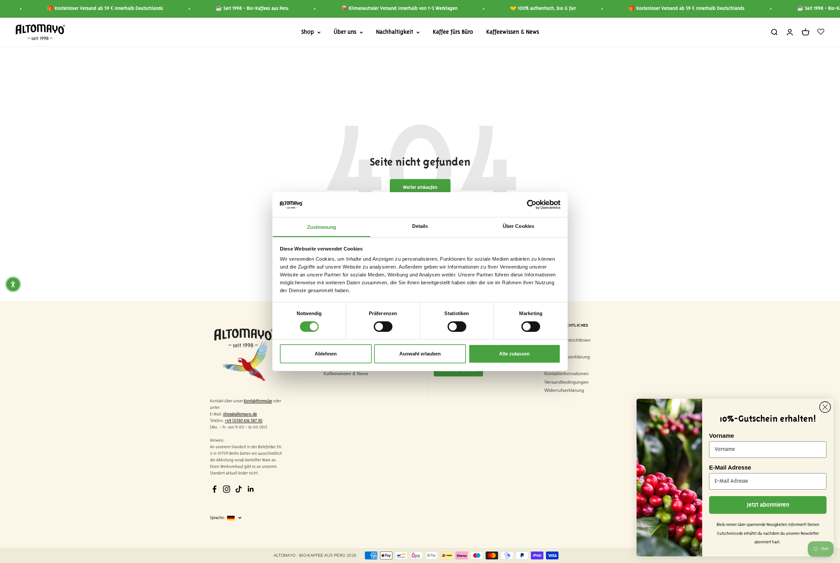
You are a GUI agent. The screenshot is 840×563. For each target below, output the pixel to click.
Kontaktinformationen (566, 373)
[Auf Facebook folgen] (214, 489)
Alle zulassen (514, 353)
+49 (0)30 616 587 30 (243, 420)
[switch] (383, 326)
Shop (307, 32)
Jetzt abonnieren (768, 505)
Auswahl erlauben (420, 353)
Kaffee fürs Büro (453, 32)
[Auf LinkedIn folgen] (250, 489)
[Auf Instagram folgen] (226, 489)
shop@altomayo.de (240, 414)
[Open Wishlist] (820, 32)
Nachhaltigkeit (394, 32)
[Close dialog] (825, 407)
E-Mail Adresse (730, 467)
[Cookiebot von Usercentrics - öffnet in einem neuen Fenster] (531, 205)
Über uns (345, 32)
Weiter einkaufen (420, 187)
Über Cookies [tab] (518, 226)
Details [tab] (420, 226)
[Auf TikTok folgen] (238, 489)
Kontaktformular (258, 401)
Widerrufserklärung (564, 390)
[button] (13, 284)
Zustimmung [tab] (321, 227)
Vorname (721, 435)
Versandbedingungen (566, 382)
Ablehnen (326, 353)
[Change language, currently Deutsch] (238, 518)
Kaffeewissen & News (512, 32)
